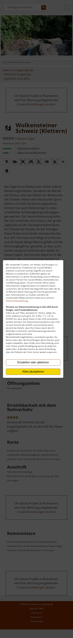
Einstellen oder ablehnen (33, 362)
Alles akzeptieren (33, 371)
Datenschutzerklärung (17, 300)
